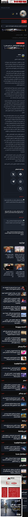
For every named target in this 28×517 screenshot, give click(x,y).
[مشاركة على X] (13, 174)
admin (19, 54)
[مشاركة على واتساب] (21, 181)
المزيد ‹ (2, 327)
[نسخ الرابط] (21, 189)
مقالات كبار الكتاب (19, 35)
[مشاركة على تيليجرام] (13, 181)
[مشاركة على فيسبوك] (21, 174)
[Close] (21, 475)
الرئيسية (25, 35)
